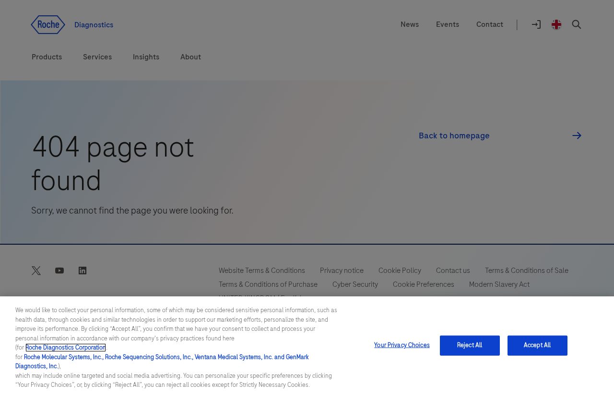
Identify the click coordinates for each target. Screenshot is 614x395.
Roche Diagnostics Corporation (65, 347)
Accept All (537, 345)
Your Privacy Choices (402, 345)
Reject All (469, 345)
